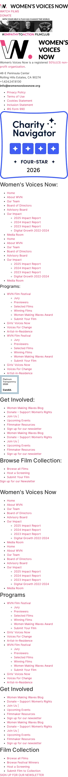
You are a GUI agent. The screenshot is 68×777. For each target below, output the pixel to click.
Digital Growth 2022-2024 (31, 230)
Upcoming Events (18, 420)
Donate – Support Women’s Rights (29, 412)
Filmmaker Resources (21, 424)
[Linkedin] (23, 485)
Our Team (13, 201)
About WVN (14, 197)
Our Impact (14, 213)
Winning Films (23, 310)
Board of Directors (19, 205)
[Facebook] (2, 485)
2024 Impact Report (27, 222)
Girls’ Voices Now (18, 323)
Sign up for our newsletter (24, 428)
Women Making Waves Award (33, 314)
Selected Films (23, 306)
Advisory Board (17, 209)
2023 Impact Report (27, 226)
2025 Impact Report (27, 218)
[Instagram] (6, 485)
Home (11, 193)
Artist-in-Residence (19, 331)
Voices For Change (19, 327)
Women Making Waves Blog (25, 408)
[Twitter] (11, 485)
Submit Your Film (25, 319)
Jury (17, 298)
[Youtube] (19, 485)
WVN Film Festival (19, 294)
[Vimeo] (15, 485)
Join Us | (13, 416)
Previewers (21, 302)
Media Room (15, 234)
